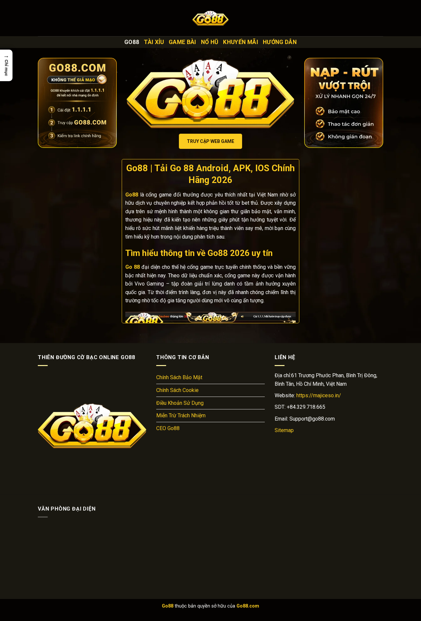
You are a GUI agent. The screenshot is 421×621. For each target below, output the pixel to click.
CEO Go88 (168, 428)
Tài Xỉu (154, 42)
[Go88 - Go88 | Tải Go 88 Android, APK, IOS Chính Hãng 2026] (210, 18)
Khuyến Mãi (240, 42)
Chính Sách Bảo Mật (179, 377)
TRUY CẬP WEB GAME (210, 141)
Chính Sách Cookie (177, 390)
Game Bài (182, 42)
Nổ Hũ (210, 42)
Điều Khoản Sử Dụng (180, 403)
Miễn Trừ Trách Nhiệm (181, 415)
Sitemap (284, 430)
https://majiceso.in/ (318, 395)
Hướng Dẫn (280, 42)
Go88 (131, 42)
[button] (6, 65)
